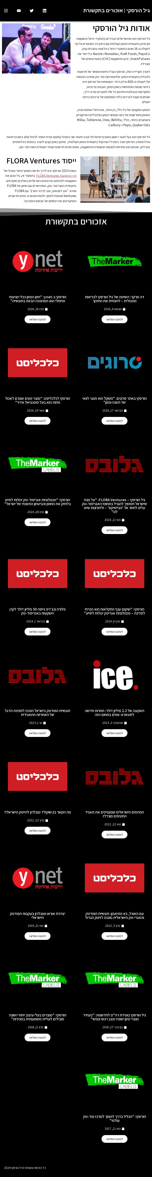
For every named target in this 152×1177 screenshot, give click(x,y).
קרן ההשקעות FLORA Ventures (56, 175)
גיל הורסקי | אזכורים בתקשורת (116, 10)
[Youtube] (19, 11)
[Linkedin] (44, 11)
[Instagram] (6, 11)
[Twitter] (32, 11)
